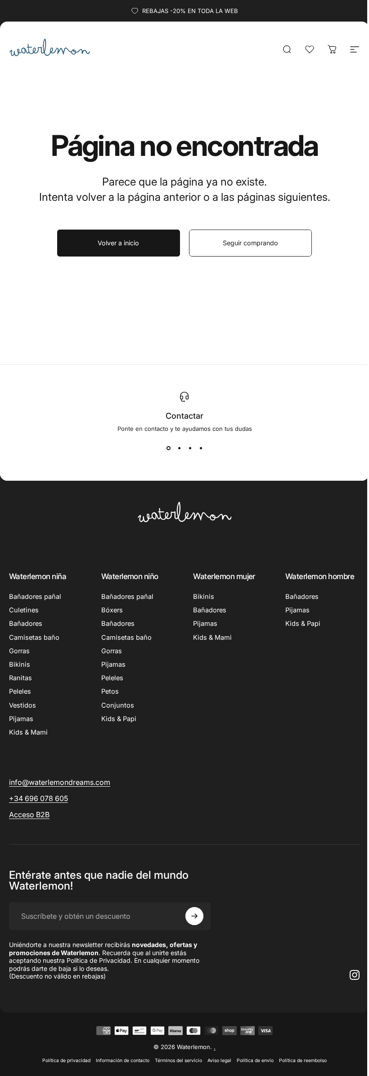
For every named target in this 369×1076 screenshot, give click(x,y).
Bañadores (25, 624)
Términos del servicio (178, 1060)
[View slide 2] (179, 448)
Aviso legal (219, 1060)
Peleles (20, 691)
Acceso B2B (29, 814)
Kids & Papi (118, 719)
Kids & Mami (28, 732)
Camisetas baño (34, 637)
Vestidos (22, 705)
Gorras (19, 651)
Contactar (184, 416)
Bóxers (112, 610)
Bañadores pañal (35, 597)
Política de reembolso (303, 1060)
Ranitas (20, 678)
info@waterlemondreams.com (59, 782)
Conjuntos (117, 705)
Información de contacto (122, 1060)
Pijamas (21, 719)
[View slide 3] (189, 448)
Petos (110, 691)
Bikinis (19, 664)
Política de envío (255, 1060)
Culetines (24, 610)
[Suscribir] (194, 916)
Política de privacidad (66, 1060)
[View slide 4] (200, 448)
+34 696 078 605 (38, 798)
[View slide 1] (168, 448)
